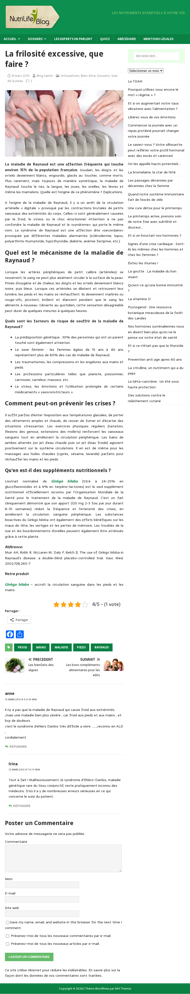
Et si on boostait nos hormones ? (154, 235)
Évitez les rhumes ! (143, 263)
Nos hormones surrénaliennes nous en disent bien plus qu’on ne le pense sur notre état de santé (156, 332)
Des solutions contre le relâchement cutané (146, 398)
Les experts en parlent (73, 39)
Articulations (70, 75)
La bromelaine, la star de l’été (152, 172)
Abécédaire (127, 39)
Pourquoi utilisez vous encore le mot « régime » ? (153, 92)
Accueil (10, 39)
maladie (61, 647)
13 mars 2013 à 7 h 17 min (24, 769)
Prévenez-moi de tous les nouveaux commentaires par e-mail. (61, 935)
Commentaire (16, 841)
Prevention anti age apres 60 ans (155, 359)
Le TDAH (135, 81)
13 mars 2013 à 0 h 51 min (21, 699)
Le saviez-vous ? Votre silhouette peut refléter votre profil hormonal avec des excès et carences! (156, 150)
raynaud (102, 647)
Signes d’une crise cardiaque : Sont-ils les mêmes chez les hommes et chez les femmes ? (156, 249)
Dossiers (35, 39)
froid (22, 647)
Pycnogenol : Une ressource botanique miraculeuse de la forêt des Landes (155, 312)
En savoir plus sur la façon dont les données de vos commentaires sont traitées (62, 972)
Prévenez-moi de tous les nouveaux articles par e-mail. (55, 943)
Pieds (81, 647)
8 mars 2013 (20, 75)
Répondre (18, 746)
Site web (12, 908)
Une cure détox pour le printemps (155, 208)
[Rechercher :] (156, 56)
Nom (9, 879)
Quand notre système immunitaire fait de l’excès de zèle (156, 196)
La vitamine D (139, 299)
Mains (41, 647)
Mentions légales (158, 39)
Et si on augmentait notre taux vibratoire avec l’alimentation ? (153, 106)
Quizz (105, 39)
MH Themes (123, 988)
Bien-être (88, 75)
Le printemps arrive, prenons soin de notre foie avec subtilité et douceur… (154, 221)
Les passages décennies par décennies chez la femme (150, 183)
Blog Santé (45, 75)
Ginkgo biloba (64, 481)
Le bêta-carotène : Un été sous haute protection (153, 384)
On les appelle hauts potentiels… (154, 163)
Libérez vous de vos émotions (152, 117)
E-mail (10, 893)
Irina (13, 764)
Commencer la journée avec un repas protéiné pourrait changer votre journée (153, 131)
